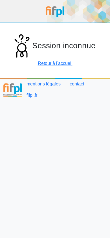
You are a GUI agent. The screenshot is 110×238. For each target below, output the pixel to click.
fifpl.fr (32, 95)
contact (77, 83)
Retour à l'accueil (55, 63)
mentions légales (44, 83)
